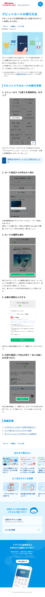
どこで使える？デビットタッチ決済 (18, 430)
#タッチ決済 (21, 26)
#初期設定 (13, 26)
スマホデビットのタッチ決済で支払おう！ (20, 427)
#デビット (5, 26)
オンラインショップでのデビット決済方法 (20, 434)
